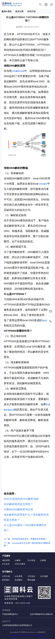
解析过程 (20, 71)
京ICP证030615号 (39, 635)
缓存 (45, 184)
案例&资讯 (7, 11)
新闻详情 (31, 11)
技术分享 (19, 11)
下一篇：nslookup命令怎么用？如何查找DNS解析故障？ (27, 544)
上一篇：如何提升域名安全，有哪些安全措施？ (25, 539)
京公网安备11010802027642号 (20, 635)
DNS (14, 71)
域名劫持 (46, 320)
